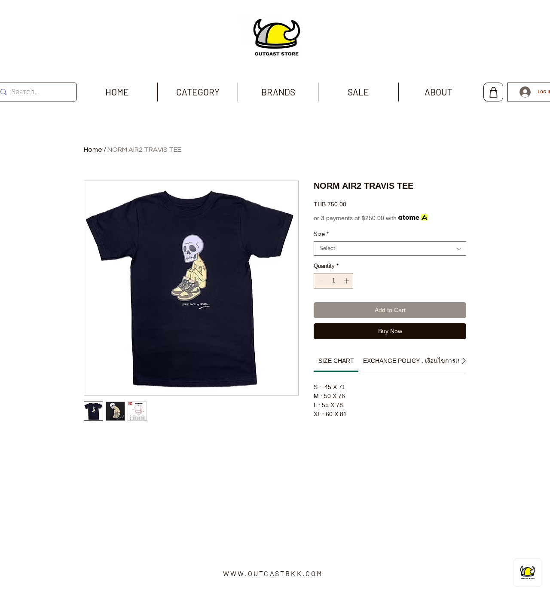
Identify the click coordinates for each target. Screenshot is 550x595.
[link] (336, 360)
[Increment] (347, 280)
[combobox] (390, 248)
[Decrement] (320, 280)
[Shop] (493, 92)
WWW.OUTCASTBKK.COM (273, 573)
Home (93, 149)
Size (321, 234)
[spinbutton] (333, 280)
